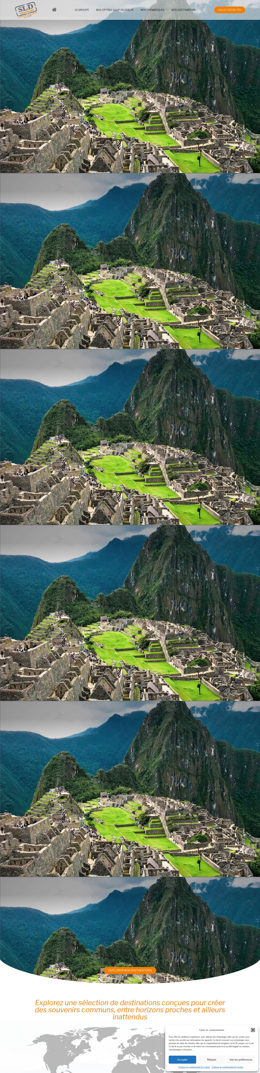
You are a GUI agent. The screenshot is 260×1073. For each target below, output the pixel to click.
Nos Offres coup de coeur (114, 10)
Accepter (182, 1059)
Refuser (211, 1059)
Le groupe (82, 10)
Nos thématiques (152, 10)
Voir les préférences (240, 1059)
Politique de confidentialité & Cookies (194, 1067)
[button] (253, 1030)
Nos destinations (183, 10)
